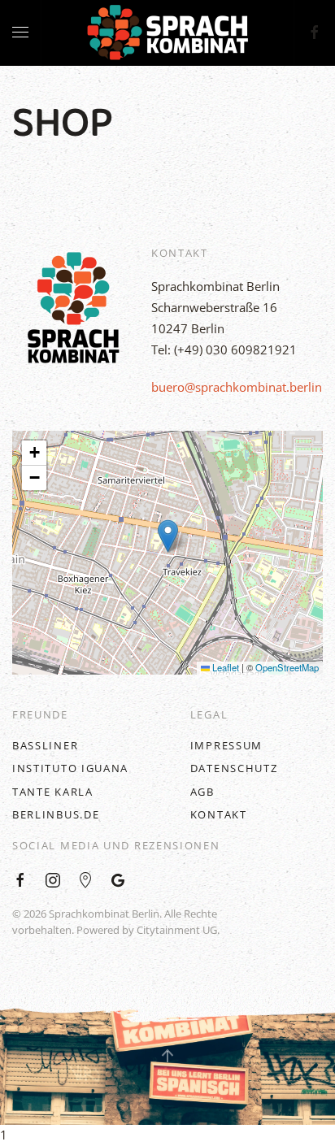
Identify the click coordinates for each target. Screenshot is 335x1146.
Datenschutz (234, 768)
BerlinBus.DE (55, 814)
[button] (168, 536)
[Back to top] (167, 1056)
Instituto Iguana (70, 768)
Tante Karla (53, 791)
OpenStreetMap (287, 667)
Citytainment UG (177, 929)
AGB (202, 791)
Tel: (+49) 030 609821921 (224, 349)
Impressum (226, 745)
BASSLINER (45, 745)
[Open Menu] (20, 32)
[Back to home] (167, 32)
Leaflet (224, 667)
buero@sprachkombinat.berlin (236, 387)
